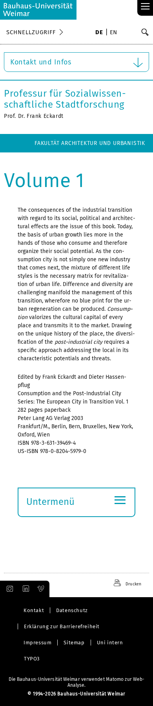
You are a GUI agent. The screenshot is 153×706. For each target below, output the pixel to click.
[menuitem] (99, 33)
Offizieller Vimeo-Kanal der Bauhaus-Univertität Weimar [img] (41, 589)
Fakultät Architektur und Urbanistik (90, 143)
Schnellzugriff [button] (31, 32)
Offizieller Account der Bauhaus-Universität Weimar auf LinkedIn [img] (24, 589)
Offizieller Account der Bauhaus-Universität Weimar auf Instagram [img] (8, 589)
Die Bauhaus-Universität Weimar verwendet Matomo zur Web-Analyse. (77, 682)
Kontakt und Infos (40, 62)
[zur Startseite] (38, 10)
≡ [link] (145, 7)
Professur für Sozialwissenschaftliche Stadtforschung (65, 99)
